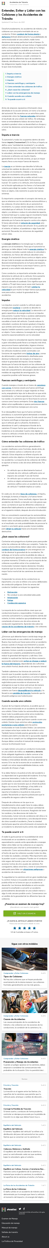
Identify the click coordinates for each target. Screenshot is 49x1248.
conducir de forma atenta (28, 34)
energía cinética (37, 249)
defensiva (6, 37)
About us (5, 1237)
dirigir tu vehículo (13, 529)
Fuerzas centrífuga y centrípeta (21, 83)
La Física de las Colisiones (15, 1189)
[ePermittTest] (3, 3)
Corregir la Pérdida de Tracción (17, 1109)
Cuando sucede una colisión (19, 96)
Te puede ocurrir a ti (16, 99)
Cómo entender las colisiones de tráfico (24, 86)
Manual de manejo (9, 1227)
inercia (7, 166)
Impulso (10, 80)
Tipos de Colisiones (13, 976)
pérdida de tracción (21, 693)
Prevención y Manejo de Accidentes (21, 1062)
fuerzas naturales (28, 116)
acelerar (16, 308)
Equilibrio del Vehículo (13, 1129)
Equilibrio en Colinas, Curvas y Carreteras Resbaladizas (24, 1169)
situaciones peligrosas (33, 869)
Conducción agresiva (16, 603)
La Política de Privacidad (12, 1241)
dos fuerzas (39, 401)
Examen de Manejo (10, 1218)
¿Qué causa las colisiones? (18, 90)
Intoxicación (12, 597)
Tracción (7, 1089)
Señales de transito (10, 1232)
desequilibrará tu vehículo (29, 690)
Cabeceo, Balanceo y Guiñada (17, 1149)
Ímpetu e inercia (14, 73)
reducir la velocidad (21, 310)
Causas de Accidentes (14, 1019)
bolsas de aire (33, 353)
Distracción (12, 592)
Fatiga (10, 600)
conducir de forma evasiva (13, 549)
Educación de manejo (11, 1223)
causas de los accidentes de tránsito (18, 626)
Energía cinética (14, 77)
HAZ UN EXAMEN (26, 913)
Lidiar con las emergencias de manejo (23, 93)
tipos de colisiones (28, 494)
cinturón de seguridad (30, 223)
